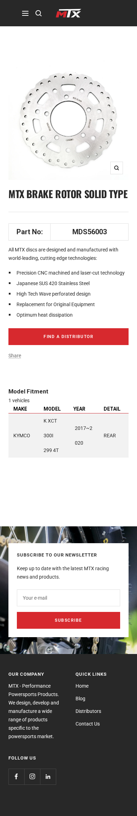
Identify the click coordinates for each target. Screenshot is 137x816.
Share (14, 355)
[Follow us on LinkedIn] (48, 776)
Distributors (88, 711)
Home (82, 686)
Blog (80, 698)
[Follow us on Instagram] (32, 776)
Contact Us (88, 724)
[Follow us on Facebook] (16, 776)
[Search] (38, 13)
